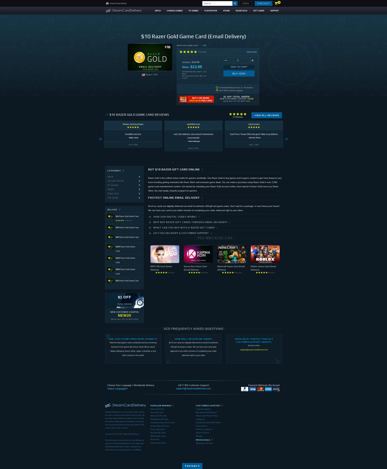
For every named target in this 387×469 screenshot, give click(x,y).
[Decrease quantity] (225, 60)
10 (213, 162)
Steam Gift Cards (157, 409)
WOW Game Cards (158, 436)
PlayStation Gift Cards (159, 419)
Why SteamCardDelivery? (206, 412)
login (245, 3)
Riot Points (154, 439)
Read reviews (252, 52)
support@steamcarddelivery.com (254, 350)
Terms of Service (202, 433)
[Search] (235, 3)
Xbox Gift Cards (156, 412)
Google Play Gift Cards (159, 426)
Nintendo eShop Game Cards (162, 423)
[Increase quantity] (252, 60)
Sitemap (199, 436)
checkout (263, 3)
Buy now (239, 73)
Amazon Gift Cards (158, 443)
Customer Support (203, 409)
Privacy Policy (201, 426)
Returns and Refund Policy (207, 416)
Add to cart (239, 67)
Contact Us (200, 419)
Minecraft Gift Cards (158, 416)
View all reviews (266, 115)
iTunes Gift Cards (157, 429)
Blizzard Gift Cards (158, 433)
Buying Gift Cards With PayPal (208, 423)
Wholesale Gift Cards (204, 443)
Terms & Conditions (204, 429)
